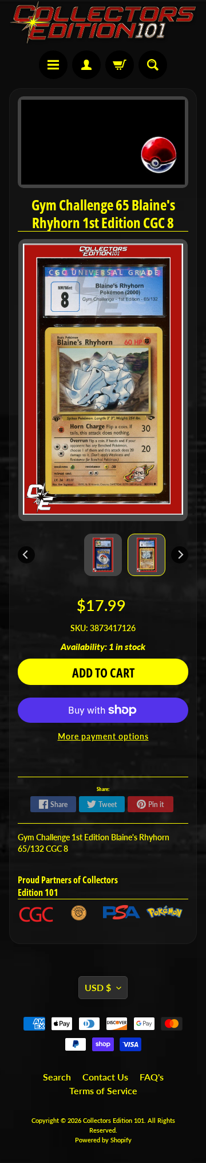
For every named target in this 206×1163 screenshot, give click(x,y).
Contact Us (105, 1076)
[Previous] (26, 554)
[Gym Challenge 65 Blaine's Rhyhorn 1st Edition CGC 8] (146, 555)
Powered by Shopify (103, 1140)
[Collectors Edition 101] (103, 22)
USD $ (98, 987)
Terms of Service (103, 1090)
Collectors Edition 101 (113, 1120)
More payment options (103, 736)
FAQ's (152, 1076)
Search (57, 1076)
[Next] (179, 554)
